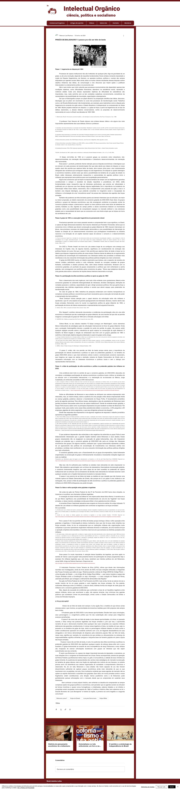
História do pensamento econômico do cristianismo (59, 745)
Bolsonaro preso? (62, 698)
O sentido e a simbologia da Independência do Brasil (120, 745)
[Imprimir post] (70, 709)
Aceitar (172, 787)
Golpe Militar (103, 698)
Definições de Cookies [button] (147, 787)
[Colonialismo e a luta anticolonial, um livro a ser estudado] (90, 733)
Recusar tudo (161, 787)
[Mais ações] (123, 35)
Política (58, 703)
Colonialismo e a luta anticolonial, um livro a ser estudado (89, 745)
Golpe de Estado (75, 698)
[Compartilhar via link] (65, 709)
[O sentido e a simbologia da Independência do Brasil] (120, 733)
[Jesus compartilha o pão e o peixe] (59, 733)
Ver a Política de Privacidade (25, 788)
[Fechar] (178, 786)
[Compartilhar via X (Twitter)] (61, 709)
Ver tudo (131, 722)
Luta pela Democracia (89, 698)
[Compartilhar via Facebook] (56, 709)
